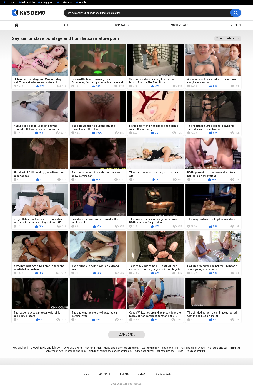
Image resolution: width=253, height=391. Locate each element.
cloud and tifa (170, 347)
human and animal (144, 351)
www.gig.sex (47, 2)
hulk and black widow (193, 347)
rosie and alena (72, 347)
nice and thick (93, 347)
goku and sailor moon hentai (121, 347)
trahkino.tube (28, 2)
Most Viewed (179, 25)
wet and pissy (150, 347)
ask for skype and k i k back (170, 351)
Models (235, 25)
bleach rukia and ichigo (45, 347)
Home (16, 25)
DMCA (141, 373)
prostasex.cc (66, 2)
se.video (83, 2)
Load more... (126, 334)
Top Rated (121, 25)
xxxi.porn (10, 2)
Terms (124, 373)
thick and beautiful (196, 351)
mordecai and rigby (75, 351)
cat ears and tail (217, 347)
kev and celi (20, 347)
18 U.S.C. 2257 (163, 373)
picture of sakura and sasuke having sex (110, 351)
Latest (67, 25)
